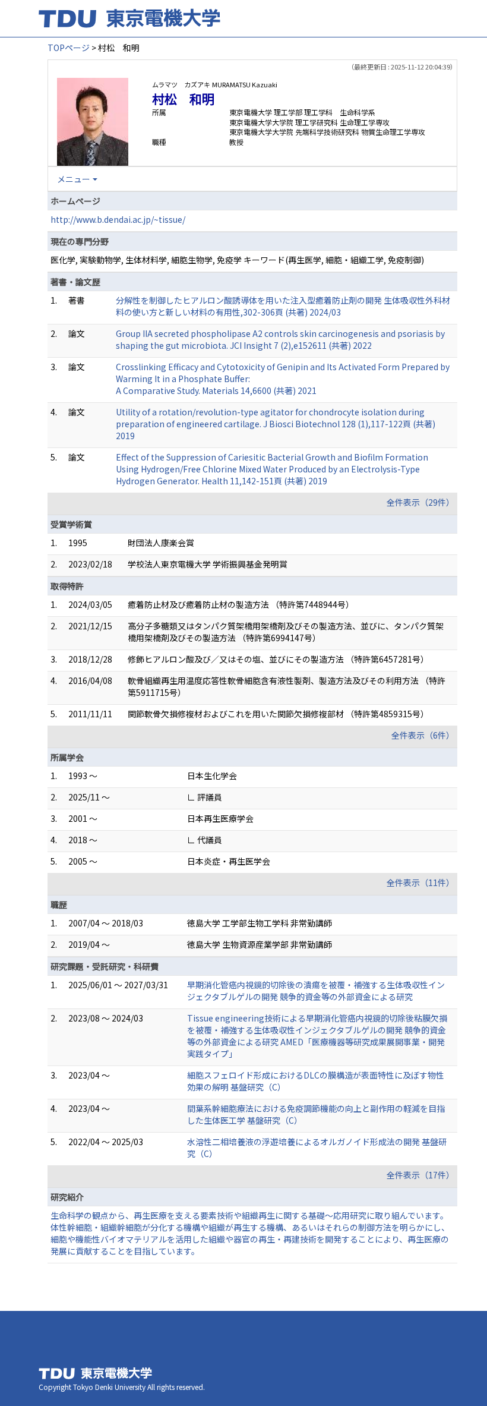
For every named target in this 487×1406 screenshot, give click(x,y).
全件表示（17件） (420, 1175)
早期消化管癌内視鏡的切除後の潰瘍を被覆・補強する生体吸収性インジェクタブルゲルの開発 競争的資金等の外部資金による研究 (316, 991)
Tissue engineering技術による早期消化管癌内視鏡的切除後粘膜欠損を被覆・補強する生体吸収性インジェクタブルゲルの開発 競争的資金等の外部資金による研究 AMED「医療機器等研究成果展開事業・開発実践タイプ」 (317, 1036)
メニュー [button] (73, 179)
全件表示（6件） (422, 735)
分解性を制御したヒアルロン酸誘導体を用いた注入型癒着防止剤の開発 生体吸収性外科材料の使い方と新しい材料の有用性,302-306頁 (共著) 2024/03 (283, 306)
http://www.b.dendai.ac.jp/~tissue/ (117, 219)
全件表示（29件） (420, 502)
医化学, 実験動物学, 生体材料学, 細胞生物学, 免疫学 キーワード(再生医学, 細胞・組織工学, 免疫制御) (237, 260)
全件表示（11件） (420, 882)
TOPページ (69, 47)
